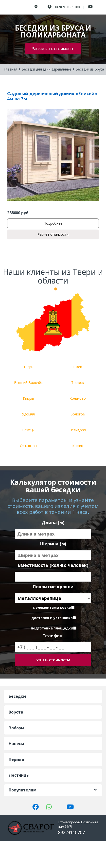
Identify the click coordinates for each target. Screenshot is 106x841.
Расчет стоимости (53, 234)
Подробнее (53, 223)
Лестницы (19, 775)
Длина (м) (53, 522)
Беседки (17, 696)
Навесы (16, 743)
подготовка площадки (52, 628)
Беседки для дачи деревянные (46, 69)
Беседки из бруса (90, 69)
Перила (16, 759)
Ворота (16, 712)
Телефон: (53, 636)
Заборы (16, 728)
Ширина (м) (53, 544)
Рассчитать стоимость (53, 48)
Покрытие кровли (53, 587)
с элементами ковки (52, 607)
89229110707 (71, 832)
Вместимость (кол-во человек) (53, 565)
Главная (10, 69)
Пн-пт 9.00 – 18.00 (66, 7)
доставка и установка (51, 618)
